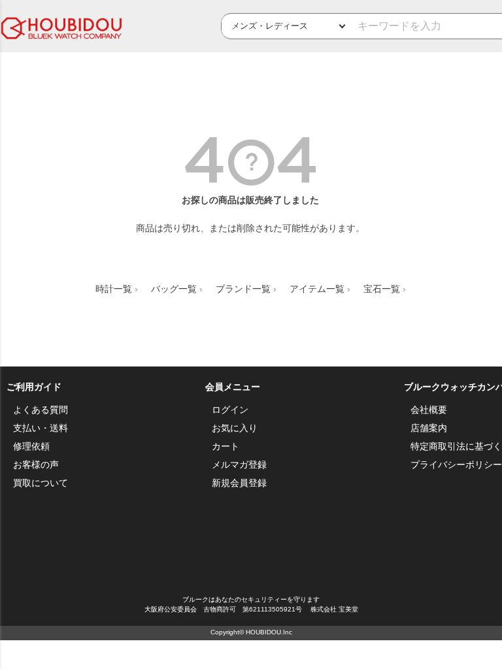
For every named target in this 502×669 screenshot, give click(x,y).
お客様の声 (36, 464)
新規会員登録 (239, 483)
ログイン (230, 409)
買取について (40, 483)
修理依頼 (31, 446)
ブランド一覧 (243, 289)
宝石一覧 (381, 289)
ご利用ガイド (34, 387)
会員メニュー (232, 387)
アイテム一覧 (317, 289)
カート (225, 446)
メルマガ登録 (239, 464)
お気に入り (235, 428)
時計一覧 (113, 289)
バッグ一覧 (174, 289)
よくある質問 (40, 409)
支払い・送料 (40, 428)
